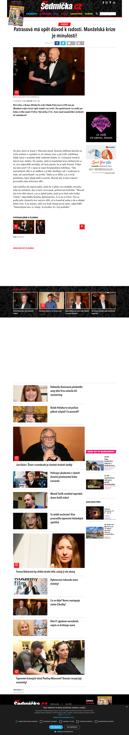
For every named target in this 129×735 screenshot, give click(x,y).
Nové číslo (16, 3)
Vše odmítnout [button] (72, 727)
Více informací (67, 714)
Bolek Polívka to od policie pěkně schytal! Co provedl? (64, 410)
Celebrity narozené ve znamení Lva (50, 311)
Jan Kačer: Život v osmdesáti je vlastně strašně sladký (44, 465)
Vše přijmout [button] (56, 727)
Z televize (45, 14)
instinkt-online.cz (107, 517)
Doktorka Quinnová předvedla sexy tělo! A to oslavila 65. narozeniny (66, 391)
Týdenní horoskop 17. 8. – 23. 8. (109, 511)
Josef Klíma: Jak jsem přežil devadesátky (109, 480)
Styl (56, 14)
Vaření (89, 14)
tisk (82, 43)
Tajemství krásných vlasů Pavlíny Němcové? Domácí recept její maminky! (49, 680)
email (73, 43)
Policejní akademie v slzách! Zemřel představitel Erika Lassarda (65, 477)
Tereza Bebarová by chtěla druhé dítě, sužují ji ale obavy (45, 571)
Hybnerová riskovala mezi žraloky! (64, 582)
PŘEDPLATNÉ (54, 704)
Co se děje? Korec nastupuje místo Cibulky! (65, 602)
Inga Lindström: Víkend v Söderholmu (109, 461)
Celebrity (31, 14)
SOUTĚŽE (68, 704)
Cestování (76, 14)
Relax (64, 14)
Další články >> (19, 690)
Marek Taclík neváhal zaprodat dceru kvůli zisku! (66, 496)
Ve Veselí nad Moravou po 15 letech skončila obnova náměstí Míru (109, 529)
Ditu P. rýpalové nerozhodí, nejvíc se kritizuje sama (64, 623)
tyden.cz (107, 537)
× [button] (126, 707)
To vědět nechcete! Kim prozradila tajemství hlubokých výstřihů (66, 518)
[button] (64, 717)
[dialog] (64, 720)
